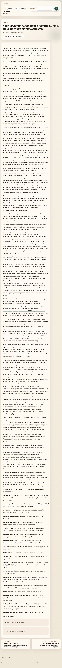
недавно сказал (41, 420)
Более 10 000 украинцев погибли (23, 274)
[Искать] (56, 9)
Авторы (23, 9)
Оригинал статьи (8, 616)
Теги (16, 9)
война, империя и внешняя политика (13, 36)
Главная (9, 9)
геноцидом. (39, 315)
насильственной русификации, (13, 308)
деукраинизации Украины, (21, 306)
